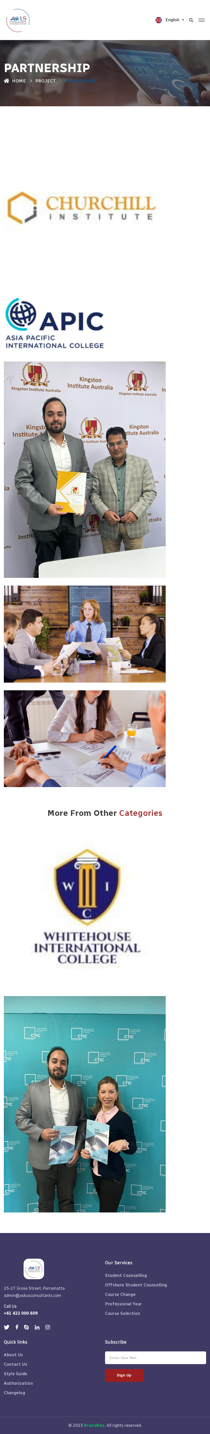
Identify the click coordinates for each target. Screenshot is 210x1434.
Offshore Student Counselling (136, 1285)
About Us (13, 1354)
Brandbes (94, 1425)
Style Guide (15, 1373)
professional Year (123, 1304)
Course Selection (122, 1313)
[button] (172, 20)
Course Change (120, 1294)
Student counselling (126, 1275)
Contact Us (15, 1364)
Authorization (18, 1383)
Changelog (14, 1392)
